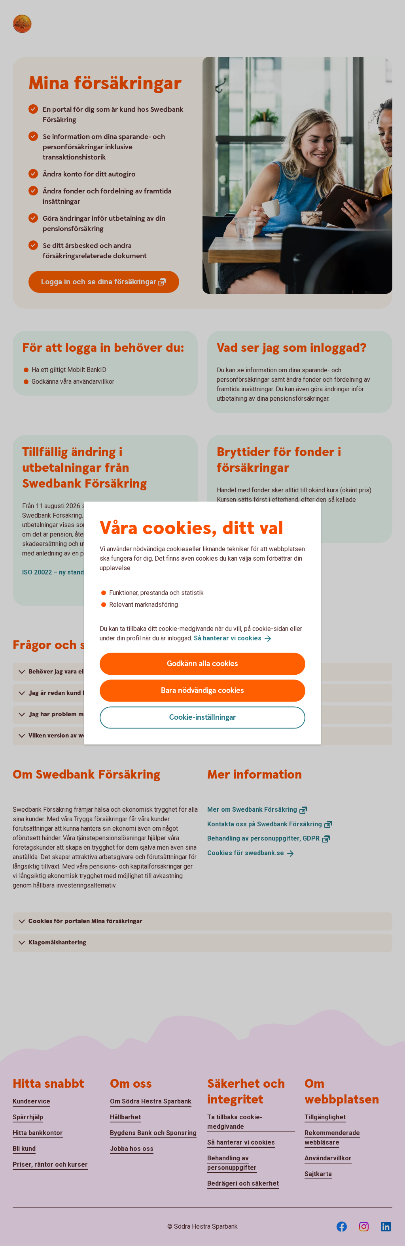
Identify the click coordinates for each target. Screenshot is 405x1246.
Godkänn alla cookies (202, 663)
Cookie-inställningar (202, 717)
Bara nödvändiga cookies (202, 690)
